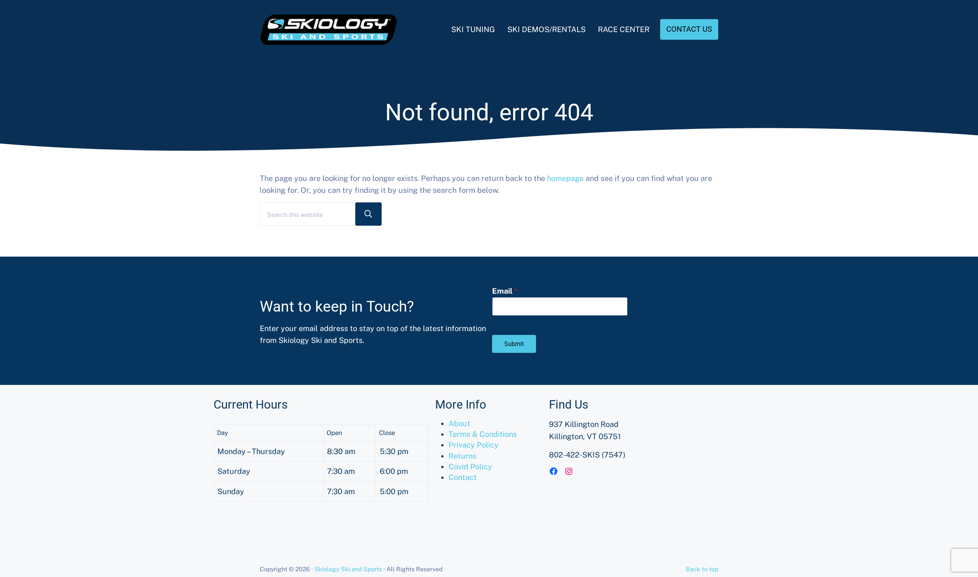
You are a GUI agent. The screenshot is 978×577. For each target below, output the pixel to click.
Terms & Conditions (483, 434)
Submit (514, 343)
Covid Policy (470, 466)
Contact (463, 477)
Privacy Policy (474, 444)
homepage (565, 178)
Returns (462, 455)
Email (504, 290)
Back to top (702, 569)
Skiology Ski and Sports (348, 569)
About (459, 423)
